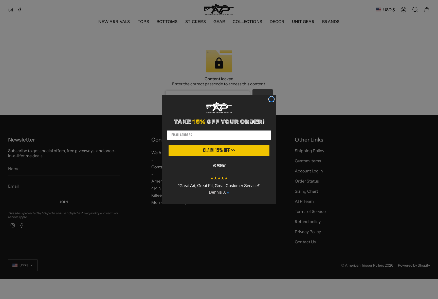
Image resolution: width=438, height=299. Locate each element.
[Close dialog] (271, 99)
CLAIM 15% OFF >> (219, 150)
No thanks (219, 166)
